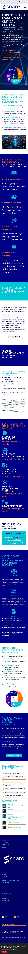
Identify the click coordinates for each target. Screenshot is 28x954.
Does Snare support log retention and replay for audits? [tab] (15, 789)
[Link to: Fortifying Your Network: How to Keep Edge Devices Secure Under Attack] (4, 816)
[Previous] (5, 538)
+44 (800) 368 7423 (6, 877)
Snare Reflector (5, 900)
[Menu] (25, 7)
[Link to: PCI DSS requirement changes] (4, 822)
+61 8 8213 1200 (5, 882)
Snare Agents (5, 896)
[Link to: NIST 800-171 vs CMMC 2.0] (4, 827)
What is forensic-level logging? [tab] (12, 773)
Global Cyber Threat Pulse (6, 935)
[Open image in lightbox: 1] (24, 544)
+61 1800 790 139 (5, 850)
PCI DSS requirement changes (15, 822)
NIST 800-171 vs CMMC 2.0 (14, 827)
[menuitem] (14, 3)
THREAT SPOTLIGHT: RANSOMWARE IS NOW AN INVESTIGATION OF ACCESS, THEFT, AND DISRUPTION (13, 932)
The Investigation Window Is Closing (8, 926)
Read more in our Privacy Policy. (9, 949)
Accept (4, 951)
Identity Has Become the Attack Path (8, 929)
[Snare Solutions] (11, 7)
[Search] (22, 7)
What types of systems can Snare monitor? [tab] (15, 792)
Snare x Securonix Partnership (15, 811)
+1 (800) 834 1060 (6, 844)
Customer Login (14, 3)
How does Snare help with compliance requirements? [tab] (14, 796)
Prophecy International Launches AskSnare (16, 806)
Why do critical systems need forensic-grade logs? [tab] (14, 777)
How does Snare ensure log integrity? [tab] (13, 781)
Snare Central (5, 898)
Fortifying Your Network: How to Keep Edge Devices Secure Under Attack (16, 817)
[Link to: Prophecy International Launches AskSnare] (4, 806)
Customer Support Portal (19, 1)
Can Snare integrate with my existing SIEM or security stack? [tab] (15, 784)
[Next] (23, 538)
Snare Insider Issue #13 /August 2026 (8, 924)
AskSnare (4, 903)
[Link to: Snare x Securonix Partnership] (4, 811)
